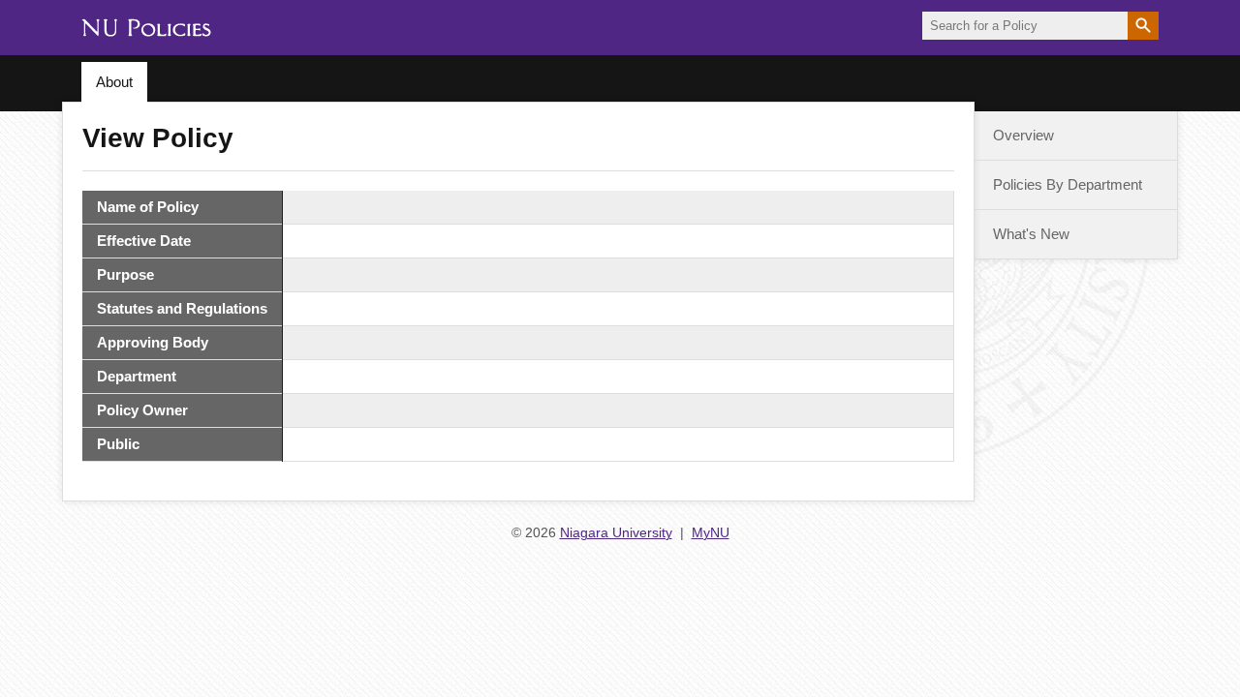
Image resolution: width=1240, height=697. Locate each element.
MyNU (710, 532)
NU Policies (146, 34)
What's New (1031, 234)
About (114, 82)
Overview (1023, 135)
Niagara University (616, 532)
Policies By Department (1067, 184)
